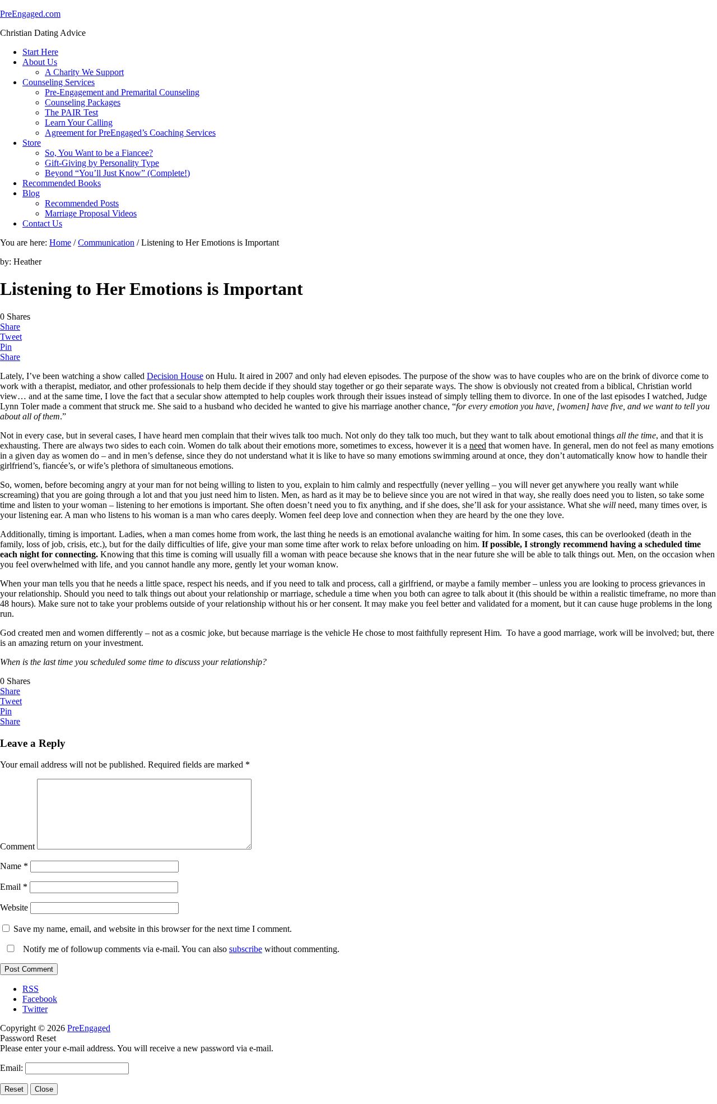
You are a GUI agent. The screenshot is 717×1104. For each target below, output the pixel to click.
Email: (12, 1068)
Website (14, 907)
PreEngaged (88, 1028)
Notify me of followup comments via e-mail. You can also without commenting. (180, 949)
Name (14, 866)
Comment (17, 846)
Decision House (175, 376)
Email (13, 886)
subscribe (245, 949)
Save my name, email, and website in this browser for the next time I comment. (152, 929)
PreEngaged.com (30, 14)
